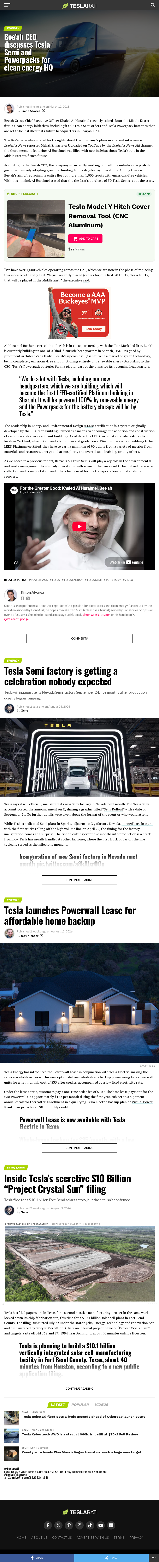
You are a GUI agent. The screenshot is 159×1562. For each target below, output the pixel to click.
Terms (119, 1538)
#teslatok (100, 1472)
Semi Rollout (113, 809)
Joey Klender (30, 935)
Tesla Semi (94, 580)
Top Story (113, 580)
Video (129, 580)
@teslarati (11, 1468)
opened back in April (137, 823)
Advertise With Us (93, 1538)
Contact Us (62, 1538)
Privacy (136, 1538)
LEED (89, 425)
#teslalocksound (16, 1474)
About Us (39, 1538)
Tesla (56, 580)
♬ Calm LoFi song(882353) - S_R (26, 1477)
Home (21, 1538)
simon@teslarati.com (96, 614)
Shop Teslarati (24, 193)
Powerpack (39, 580)
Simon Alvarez (30, 111)
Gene (24, 710)
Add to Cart (88, 238)
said (86, 280)
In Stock (144, 194)
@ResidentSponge (16, 619)
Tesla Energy (73, 580)
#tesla (88, 1472)
